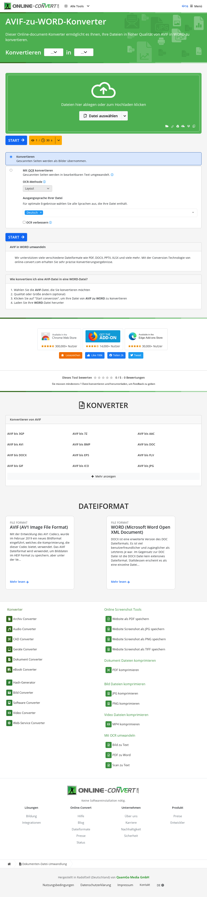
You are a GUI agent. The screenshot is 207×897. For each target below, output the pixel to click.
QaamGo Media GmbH (132, 877)
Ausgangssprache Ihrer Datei (42, 198)
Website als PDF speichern (130, 619)
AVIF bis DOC (146, 444)
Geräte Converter (25, 649)
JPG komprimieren (125, 693)
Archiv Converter (25, 619)
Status (81, 842)
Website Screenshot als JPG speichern (138, 629)
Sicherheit (131, 836)
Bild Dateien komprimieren (124, 684)
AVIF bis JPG (146, 466)
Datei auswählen (103, 115)
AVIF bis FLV (146, 455)
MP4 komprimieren (126, 724)
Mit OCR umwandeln (119, 735)
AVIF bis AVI (15, 444)
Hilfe (81, 816)
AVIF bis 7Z (80, 434)
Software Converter (26, 703)
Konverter (15, 609)
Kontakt (145, 885)
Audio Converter (24, 629)
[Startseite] (9, 864)
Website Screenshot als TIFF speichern (138, 649)
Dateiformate (81, 829)
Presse (81, 836)
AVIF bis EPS (81, 455)
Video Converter (24, 713)
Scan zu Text (121, 765)
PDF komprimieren (125, 670)
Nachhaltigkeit (131, 829)
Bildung (31, 816)
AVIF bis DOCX (17, 455)
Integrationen (31, 822)
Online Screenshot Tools (123, 609)
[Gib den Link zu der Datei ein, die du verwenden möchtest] (172, 126)
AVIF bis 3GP (15, 434)
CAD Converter (23, 639)
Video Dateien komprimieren (126, 715)
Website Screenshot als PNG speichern (139, 639)
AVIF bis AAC (146, 434)
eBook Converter (25, 669)
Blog (81, 822)
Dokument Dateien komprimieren (130, 660)
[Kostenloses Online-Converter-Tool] (34, 6)
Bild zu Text (120, 745)
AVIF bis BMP (81, 444)
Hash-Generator (24, 682)
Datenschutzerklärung (95, 885)
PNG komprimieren (125, 703)
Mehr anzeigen (105, 476)
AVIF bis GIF (15, 466)
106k (96, 355)
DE (159, 885)
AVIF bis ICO (81, 466)
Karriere (131, 822)
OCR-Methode (33, 182)
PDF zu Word (121, 755)
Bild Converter (23, 692)
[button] (77, 6)
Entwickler (177, 822)
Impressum (125, 885)
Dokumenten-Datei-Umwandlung (44, 864)
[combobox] (110, 213)
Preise (177, 816)
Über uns (131, 816)
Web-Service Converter (29, 723)
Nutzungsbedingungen (58, 885)
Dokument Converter (27, 659)
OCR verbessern (37, 222)
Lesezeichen (72, 355)
